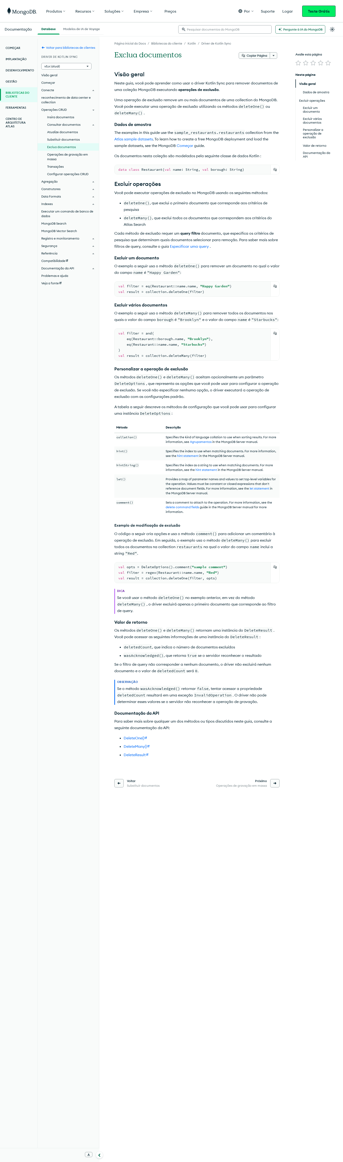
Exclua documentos (61, 147)
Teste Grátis (319, 11)
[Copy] (275, 169)
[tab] (49, 28)
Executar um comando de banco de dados (67, 213)
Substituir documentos (63, 139)
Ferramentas (16, 107)
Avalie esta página (308, 54)
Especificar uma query (189, 246)
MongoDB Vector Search (59, 231)
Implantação (16, 59)
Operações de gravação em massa (67, 157)
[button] (245, 11)
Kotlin (192, 43)
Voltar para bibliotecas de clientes (70, 47)
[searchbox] (225, 29)
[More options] (273, 55)
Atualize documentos (62, 132)
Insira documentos (60, 117)
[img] (298, 63)
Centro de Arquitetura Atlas (16, 122)
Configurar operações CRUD (67, 174)
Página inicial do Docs (130, 43)
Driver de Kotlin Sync (216, 43)
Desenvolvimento (20, 70)
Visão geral (49, 75)
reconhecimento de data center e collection (66, 100)
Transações (55, 166)
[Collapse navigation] (99, 1155)
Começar (13, 48)
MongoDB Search (53, 223)
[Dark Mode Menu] (332, 29)
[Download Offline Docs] (88, 1154)
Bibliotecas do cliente (166, 43)
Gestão (11, 81)
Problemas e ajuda (54, 276)
